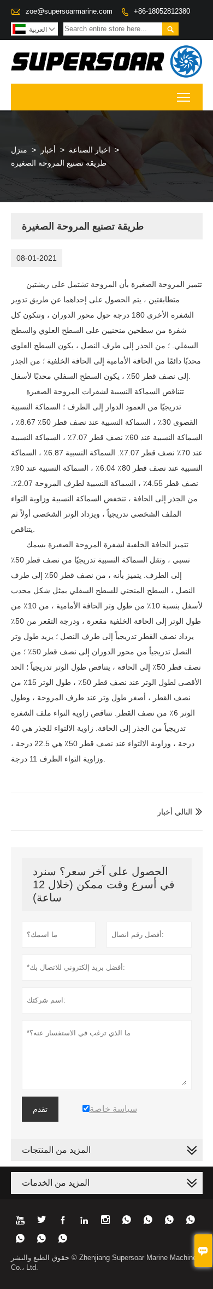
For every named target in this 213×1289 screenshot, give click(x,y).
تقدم (40, 1109)
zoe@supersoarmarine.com (69, 11)
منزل (19, 149)
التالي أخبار (174, 811)
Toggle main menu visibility (184, 97)
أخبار (48, 149)
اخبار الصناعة (89, 149)
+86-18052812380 (162, 11)
